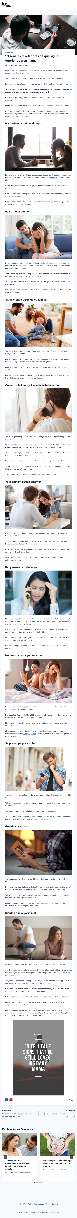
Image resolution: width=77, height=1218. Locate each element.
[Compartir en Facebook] (6, 1099)
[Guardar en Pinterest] (10, 1099)
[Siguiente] (71, 1157)
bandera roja (54, 178)
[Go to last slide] (5, 1157)
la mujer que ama (29, 734)
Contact (55, 1204)
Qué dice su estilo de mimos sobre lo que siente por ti (59, 1113)
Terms (48, 1204)
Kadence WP (56, 1212)
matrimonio (9, 52)
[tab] (34, 1182)
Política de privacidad (36, 1204)
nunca (54, 474)
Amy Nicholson (12, 65)
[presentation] (19, 1144)
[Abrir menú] (75, 5)
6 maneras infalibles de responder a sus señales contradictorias (17, 1113)
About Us (22, 1204)
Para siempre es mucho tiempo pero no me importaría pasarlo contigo (57, 1163)
